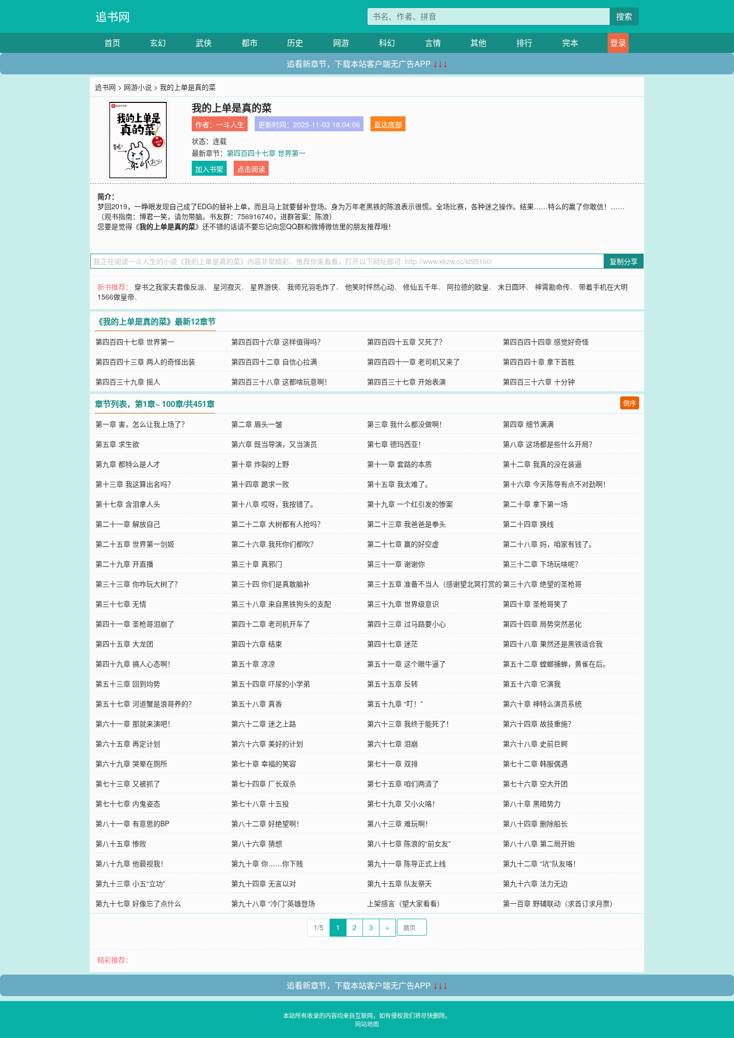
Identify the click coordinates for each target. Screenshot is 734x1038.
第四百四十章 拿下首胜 (539, 361)
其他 (478, 42)
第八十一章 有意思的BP (132, 823)
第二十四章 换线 (528, 524)
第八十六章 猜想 (256, 843)
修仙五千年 (420, 287)
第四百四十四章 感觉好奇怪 (546, 341)
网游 (341, 42)
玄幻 (158, 42)
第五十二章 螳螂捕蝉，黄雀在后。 (556, 664)
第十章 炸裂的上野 (260, 464)
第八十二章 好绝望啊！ (267, 823)
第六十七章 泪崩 (392, 743)
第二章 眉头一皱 (256, 424)
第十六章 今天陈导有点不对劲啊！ (556, 484)
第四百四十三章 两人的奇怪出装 (145, 361)
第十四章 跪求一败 (260, 484)
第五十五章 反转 (392, 684)
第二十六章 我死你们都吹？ (274, 544)
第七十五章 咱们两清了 (403, 783)
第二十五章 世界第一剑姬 (134, 544)
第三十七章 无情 (120, 604)
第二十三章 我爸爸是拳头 (406, 524)
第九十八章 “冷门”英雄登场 (273, 903)
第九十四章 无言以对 (263, 883)
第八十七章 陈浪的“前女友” (409, 843)
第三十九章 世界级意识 (403, 604)
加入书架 (209, 169)
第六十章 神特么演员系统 (542, 703)
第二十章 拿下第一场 (535, 504)
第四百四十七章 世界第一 (266, 153)
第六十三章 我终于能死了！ (410, 723)
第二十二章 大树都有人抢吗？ (277, 524)
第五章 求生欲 (117, 444)
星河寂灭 (227, 287)
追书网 (112, 16)
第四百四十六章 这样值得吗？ (277, 341)
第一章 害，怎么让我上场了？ (141, 424)
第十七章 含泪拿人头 (127, 504)
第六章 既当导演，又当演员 (274, 444)
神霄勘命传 (552, 287)
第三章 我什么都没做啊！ (406, 424)
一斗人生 (230, 124)
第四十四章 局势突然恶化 (542, 624)
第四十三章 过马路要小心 (406, 624)
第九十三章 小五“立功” (130, 883)
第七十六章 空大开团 (535, 783)
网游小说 (138, 87)
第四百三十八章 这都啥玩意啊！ (281, 381)
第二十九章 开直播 (124, 564)
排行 (524, 42)
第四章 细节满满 (528, 424)
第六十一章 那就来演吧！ (134, 723)
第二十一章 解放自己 (127, 524)
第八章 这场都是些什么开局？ (549, 444)
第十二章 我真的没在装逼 (542, 464)
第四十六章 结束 (256, 644)
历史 (295, 42)
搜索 (624, 16)
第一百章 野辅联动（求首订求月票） (560, 903)
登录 (618, 42)
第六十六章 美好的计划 (267, 743)
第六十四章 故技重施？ (539, 723)
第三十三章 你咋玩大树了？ (138, 584)
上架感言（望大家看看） (405, 903)
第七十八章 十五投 (260, 803)
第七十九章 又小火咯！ (403, 803)
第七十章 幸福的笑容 (263, 763)
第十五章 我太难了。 (399, 484)
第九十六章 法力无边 (535, 883)
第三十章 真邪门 (256, 564)
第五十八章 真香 (256, 703)
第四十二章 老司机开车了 (270, 624)
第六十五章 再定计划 (127, 743)
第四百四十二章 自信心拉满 (274, 361)
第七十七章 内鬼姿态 (127, 803)
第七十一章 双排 (392, 763)
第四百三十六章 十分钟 (539, 381)
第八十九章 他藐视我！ (131, 863)
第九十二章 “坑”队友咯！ (541, 863)
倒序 (629, 402)
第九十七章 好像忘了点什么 (138, 903)
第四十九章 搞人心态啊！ (134, 664)
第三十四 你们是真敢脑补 (270, 584)
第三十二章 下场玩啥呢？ (542, 564)
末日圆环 (512, 287)
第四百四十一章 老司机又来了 (413, 361)
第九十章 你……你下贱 (267, 863)
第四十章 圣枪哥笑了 (535, 604)
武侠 (204, 42)
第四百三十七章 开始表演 (406, 381)
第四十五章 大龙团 (124, 644)
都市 (250, 42)
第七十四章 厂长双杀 (263, 783)
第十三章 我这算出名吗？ (134, 484)
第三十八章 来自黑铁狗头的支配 (281, 604)
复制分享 (624, 261)
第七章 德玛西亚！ (396, 444)
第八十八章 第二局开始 (539, 843)
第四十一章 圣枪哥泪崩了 (134, 624)
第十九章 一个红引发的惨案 (410, 504)
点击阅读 (251, 169)
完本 (570, 42)
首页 (112, 42)
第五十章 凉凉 (253, 664)
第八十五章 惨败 (120, 843)
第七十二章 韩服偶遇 (535, 763)
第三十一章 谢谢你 (396, 564)
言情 (433, 42)
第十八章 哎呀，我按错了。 (274, 504)
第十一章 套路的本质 (399, 464)
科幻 (387, 42)
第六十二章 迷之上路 (263, 723)
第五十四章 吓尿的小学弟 (270, 684)
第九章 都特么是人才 (127, 464)
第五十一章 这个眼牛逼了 (406, 664)
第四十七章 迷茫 (392, 644)
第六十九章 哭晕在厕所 (131, 763)
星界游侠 (264, 287)
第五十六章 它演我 (532, 684)
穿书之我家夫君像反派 (169, 287)
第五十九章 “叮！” (395, 703)
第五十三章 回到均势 (127, 684)
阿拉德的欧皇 (468, 287)
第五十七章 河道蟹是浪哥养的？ (145, 703)
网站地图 (367, 1024)
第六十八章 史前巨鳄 (535, 743)
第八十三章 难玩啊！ (399, 823)
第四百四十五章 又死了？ (406, 341)
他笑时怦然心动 (369, 287)
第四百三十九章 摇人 (127, 381)
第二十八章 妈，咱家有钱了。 (549, 544)
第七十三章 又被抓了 (127, 783)
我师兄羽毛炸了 (311, 287)
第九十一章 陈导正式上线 (406, 863)
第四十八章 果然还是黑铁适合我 (553, 644)
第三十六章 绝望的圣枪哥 (542, 584)
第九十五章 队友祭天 (399, 883)
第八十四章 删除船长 (535, 823)
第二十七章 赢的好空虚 (403, 544)
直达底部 (388, 124)
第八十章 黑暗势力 (532, 803)
